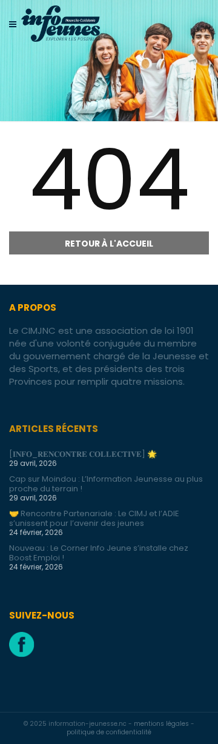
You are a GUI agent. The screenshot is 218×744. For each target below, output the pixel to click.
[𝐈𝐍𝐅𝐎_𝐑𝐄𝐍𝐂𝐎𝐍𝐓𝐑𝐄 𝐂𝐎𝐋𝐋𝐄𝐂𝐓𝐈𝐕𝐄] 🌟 (83, 454)
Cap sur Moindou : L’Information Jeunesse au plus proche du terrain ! (106, 483)
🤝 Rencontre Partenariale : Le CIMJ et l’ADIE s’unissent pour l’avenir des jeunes (94, 518)
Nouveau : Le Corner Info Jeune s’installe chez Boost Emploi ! (98, 552)
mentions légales (162, 723)
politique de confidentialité (109, 732)
